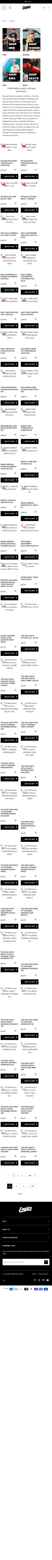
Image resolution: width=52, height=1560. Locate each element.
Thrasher (19, 124)
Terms (34, 1274)
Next (20, 1194)
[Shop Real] (3, 218)
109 (29, 1176)
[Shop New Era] (3, 565)
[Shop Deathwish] (23, 334)
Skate (31, 72)
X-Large (12, 127)
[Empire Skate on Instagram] (39, 1280)
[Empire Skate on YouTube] (47, 1280)
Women (31, 42)
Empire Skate (18, 1274)
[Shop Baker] (3, 411)
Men (11, 42)
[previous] (3, 614)
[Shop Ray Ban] (3, 146)
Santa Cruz (34, 124)
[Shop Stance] (23, 565)
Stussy (5, 127)
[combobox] (28, 2)
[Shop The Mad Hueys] (23, 605)
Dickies (26, 124)
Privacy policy (43, 1274)
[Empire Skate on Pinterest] (43, 1280)
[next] (15, 147)
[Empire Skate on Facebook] (35, 1280)
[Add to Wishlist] (15, 169)
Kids (11, 72)
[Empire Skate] (27, 9)
